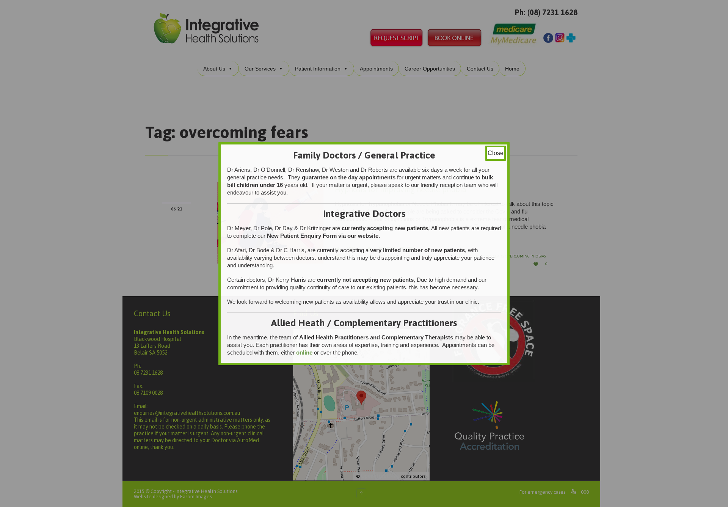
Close (496, 153)
